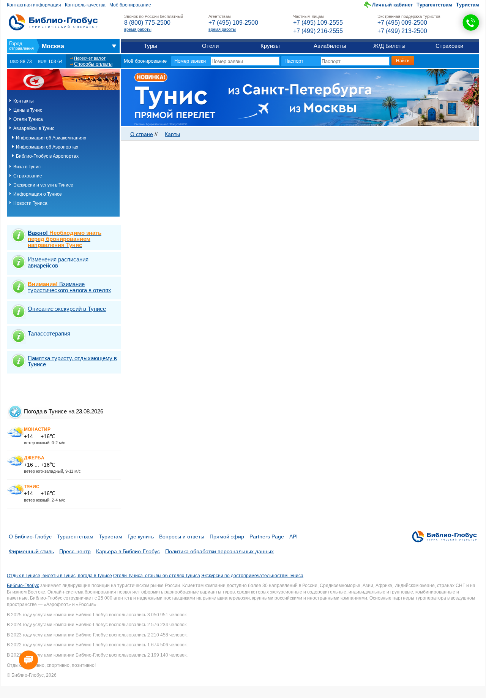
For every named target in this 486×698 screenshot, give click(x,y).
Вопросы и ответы (181, 536)
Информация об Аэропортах (47, 147)
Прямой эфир (227, 536)
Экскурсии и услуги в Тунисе (43, 185)
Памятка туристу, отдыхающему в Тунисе (72, 361)
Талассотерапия (49, 333)
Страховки (449, 46)
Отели (210, 46)
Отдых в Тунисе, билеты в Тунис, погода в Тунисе (59, 575)
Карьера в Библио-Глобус (128, 551)
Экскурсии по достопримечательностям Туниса (252, 575)
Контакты (23, 101)
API (293, 536)
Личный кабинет (392, 5)
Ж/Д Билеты (389, 46)
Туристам (467, 5)
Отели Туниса (28, 119)
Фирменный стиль (31, 551)
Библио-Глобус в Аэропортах (47, 156)
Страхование (27, 176)
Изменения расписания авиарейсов (58, 262)
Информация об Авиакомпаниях (51, 138)
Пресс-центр (75, 551)
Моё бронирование (130, 5)
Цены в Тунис (27, 110)
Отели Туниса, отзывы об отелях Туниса (156, 575)
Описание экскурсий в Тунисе (67, 308)
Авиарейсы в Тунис (33, 128)
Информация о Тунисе (37, 194)
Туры (150, 46)
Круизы (270, 46)
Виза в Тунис (27, 166)
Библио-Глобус (23, 585)
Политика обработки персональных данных (219, 551)
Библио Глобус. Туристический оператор (53, 22)
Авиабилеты (330, 46)
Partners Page (266, 536)
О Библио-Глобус (30, 536)
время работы (137, 29)
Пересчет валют (90, 58)
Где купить (141, 536)
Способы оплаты (93, 64)
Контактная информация (34, 5)
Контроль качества (85, 5)
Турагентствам (434, 5)
